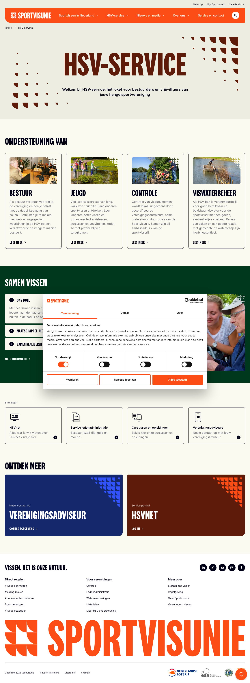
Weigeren (72, 379)
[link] (18, 242)
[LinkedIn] (203, 567)
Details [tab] (125, 312)
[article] (64, 505)
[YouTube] (222, 567)
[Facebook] (241, 567)
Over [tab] (180, 312)
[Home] (31, 15)
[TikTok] (213, 567)
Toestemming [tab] (70, 313)
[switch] (104, 364)
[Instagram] (232, 567)
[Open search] (235, 15)
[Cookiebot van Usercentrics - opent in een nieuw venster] (187, 300)
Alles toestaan (177, 379)
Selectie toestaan (125, 379)
